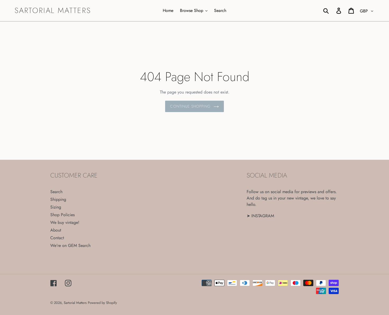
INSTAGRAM (262, 216)
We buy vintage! (64, 222)
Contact (57, 238)
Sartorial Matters (53, 10)
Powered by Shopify (102, 302)
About (55, 230)
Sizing (55, 207)
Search (56, 192)
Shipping (58, 199)
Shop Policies (62, 215)
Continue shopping (190, 106)
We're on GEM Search (70, 245)
